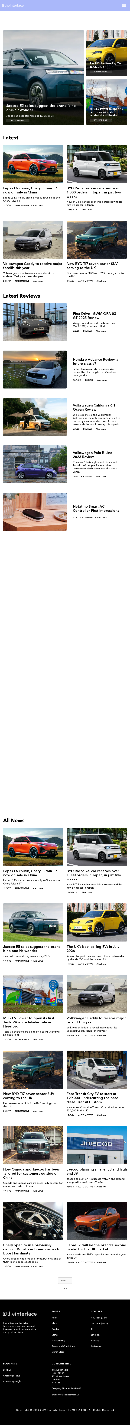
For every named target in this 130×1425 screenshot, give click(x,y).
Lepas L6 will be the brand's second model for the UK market (96, 1247)
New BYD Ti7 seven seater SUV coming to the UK (92, 266)
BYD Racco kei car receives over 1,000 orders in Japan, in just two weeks (94, 192)
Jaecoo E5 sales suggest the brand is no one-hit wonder (32, 949)
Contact (56, 1329)
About (55, 1323)
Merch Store (58, 1351)
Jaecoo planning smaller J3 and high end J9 (97, 1171)
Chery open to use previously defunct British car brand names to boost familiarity (32, 1249)
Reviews (87, 331)
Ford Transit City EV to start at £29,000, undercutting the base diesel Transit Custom (92, 1098)
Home (55, 1317)
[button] (124, 5)
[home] (22, 5)
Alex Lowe (38, 205)
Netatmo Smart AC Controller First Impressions (96, 509)
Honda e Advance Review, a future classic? (95, 362)
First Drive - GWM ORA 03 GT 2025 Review (94, 316)
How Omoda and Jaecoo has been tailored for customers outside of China (31, 1173)
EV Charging (100, 120)
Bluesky (95, 1340)
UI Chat (7, 1370)
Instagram (96, 1346)
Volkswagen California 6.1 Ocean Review (94, 407)
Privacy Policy (58, 1340)
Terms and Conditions (63, 1346)
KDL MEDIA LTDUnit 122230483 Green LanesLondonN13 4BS (60, 1376)
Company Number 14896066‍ (66, 1388)
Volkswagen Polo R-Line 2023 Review (92, 455)
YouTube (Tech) (99, 1323)
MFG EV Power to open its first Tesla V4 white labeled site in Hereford (28, 1022)
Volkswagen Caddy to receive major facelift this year (32, 266)
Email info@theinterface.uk (65, 1394)
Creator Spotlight (12, 1381)
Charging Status (11, 1375)
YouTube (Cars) (99, 1317)
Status (55, 1334)
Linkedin (95, 1334)
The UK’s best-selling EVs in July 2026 (93, 949)
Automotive (17, 120)
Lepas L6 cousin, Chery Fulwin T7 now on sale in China (30, 190)
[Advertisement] (24, 20)
